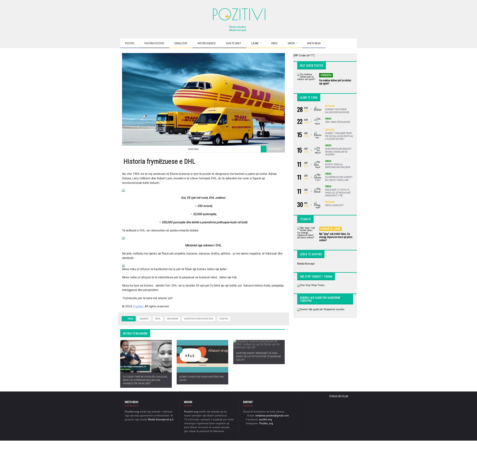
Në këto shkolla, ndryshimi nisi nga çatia (337, 166)
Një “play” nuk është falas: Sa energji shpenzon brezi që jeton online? (335, 237)
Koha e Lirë (330, 229)
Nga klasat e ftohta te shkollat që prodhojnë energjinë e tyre (337, 192)
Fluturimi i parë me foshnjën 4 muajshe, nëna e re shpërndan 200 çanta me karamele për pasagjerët (145, 380)
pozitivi (223, 318)
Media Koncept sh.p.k (160, 419)
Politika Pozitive (154, 43)
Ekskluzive (180, 43)
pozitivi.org (265, 419)
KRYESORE (330, 106)
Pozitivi (129, 43)
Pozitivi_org (266, 423)
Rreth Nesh (314, 43)
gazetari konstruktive (198, 318)
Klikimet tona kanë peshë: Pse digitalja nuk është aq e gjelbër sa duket (339, 136)
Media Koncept (306, 263)
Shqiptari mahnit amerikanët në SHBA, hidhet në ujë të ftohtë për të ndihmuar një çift (258, 356)
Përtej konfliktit (334, 205)
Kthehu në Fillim (339, 396)
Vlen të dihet (233, 43)
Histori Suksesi (207, 43)
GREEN (325, 75)
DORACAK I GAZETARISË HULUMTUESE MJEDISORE (337, 111)
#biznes (144, 318)
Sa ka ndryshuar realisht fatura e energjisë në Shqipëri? (338, 152)
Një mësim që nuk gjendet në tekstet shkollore (339, 178)
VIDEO (274, 43)
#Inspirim (172, 318)
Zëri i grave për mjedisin (337, 122)
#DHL (158, 318)
